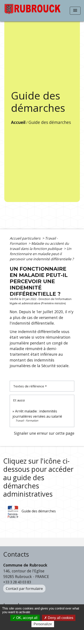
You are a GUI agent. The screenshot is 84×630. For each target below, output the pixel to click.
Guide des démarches (49, 122)
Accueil (18, 122)
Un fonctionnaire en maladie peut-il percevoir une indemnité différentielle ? (42, 253)
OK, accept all (26, 618)
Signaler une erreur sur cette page (44, 433)
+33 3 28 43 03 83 (17, 582)
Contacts (16, 554)
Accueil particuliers (25, 238)
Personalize (43, 624)
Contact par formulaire (24, 588)
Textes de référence (28, 386)
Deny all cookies (60, 618)
